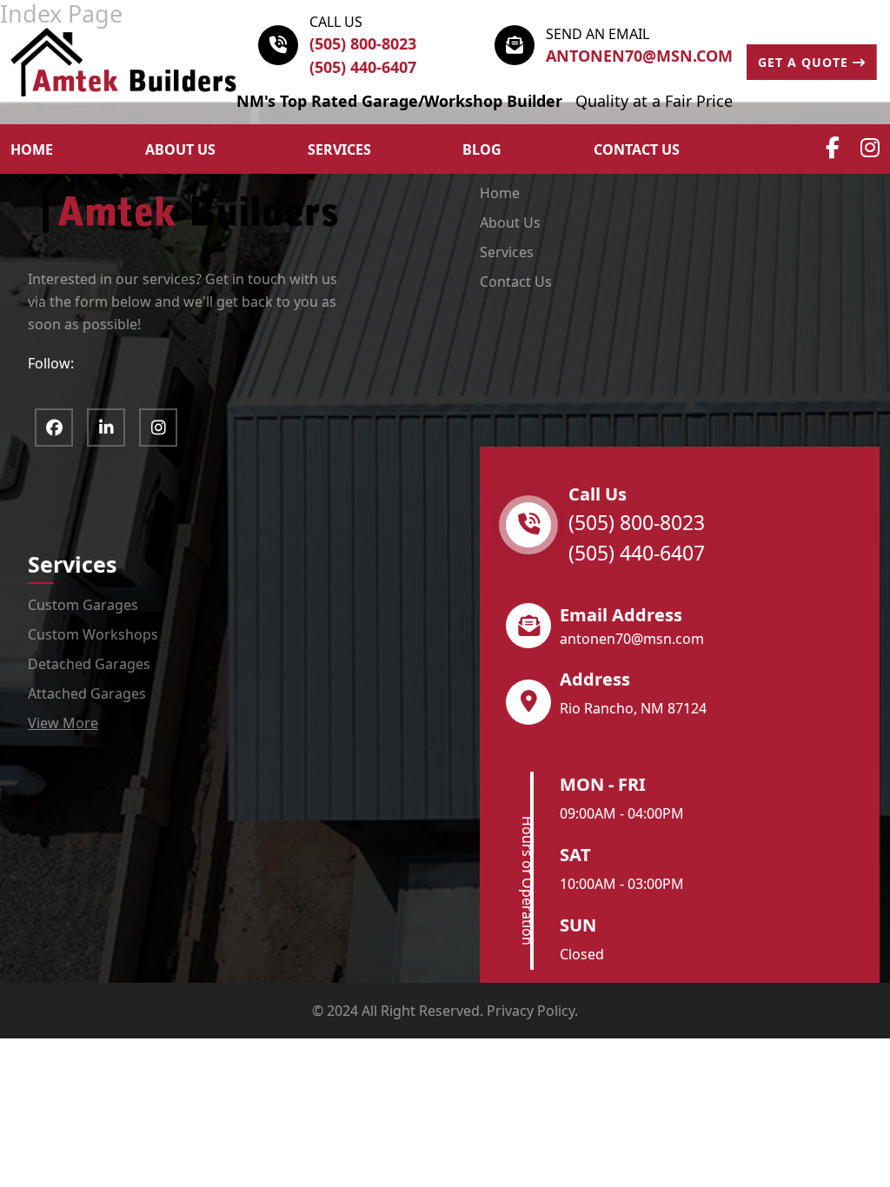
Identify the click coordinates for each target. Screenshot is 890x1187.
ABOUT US (180, 149)
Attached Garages (87, 693)
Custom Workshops (93, 634)
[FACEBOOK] (54, 427)
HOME (31, 149)
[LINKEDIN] (106, 427)
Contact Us (637, 149)
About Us (510, 222)
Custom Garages (83, 604)
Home (500, 192)
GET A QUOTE (805, 62)
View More (63, 723)
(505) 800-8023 (362, 43)
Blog (481, 149)
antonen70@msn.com (639, 55)
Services (339, 149)
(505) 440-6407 (362, 66)
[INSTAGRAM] (158, 427)
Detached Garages (89, 663)
